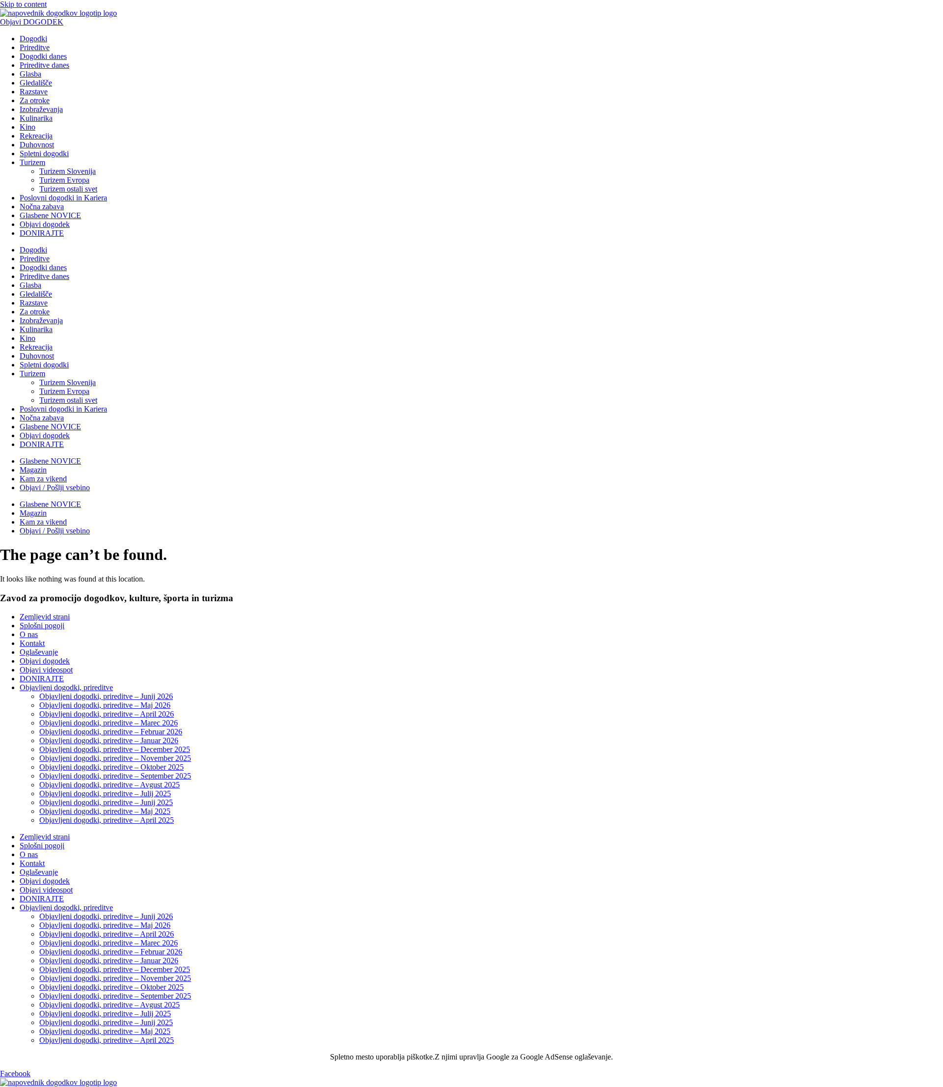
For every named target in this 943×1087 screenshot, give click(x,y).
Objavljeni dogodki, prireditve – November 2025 (115, 758)
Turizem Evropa (64, 180)
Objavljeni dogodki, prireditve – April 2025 (106, 820)
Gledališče (36, 83)
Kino (27, 127)
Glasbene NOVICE (50, 215)
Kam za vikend (43, 478)
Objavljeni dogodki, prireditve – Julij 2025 (105, 793)
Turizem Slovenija (67, 171)
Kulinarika (36, 118)
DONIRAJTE (42, 233)
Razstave (34, 91)
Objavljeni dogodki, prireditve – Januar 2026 (108, 740)
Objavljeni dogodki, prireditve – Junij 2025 (106, 802)
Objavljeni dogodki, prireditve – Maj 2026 (104, 705)
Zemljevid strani (45, 617)
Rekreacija (36, 136)
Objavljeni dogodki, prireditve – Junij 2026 (106, 696)
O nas (29, 634)
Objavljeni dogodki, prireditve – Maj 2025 (104, 811)
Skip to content (23, 4)
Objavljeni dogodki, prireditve (66, 687)
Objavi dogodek (45, 224)
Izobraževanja (41, 109)
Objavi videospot (46, 670)
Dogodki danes (43, 56)
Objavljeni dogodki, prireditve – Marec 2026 (108, 723)
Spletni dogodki (44, 153)
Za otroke (35, 100)
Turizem (32, 162)
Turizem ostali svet (68, 189)
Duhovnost (37, 144)
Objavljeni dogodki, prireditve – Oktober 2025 (111, 767)
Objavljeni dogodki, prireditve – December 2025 (114, 749)
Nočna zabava (42, 206)
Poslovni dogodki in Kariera (63, 198)
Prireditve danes (44, 65)
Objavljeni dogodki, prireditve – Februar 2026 (110, 731)
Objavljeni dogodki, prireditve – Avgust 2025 (109, 784)
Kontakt (32, 643)
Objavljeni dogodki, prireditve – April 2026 (106, 714)
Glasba (30, 74)
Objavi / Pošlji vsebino (55, 487)
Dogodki (33, 38)
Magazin (33, 470)
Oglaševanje (39, 652)
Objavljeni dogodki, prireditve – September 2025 (115, 776)
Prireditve (35, 47)
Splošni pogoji (42, 625)
